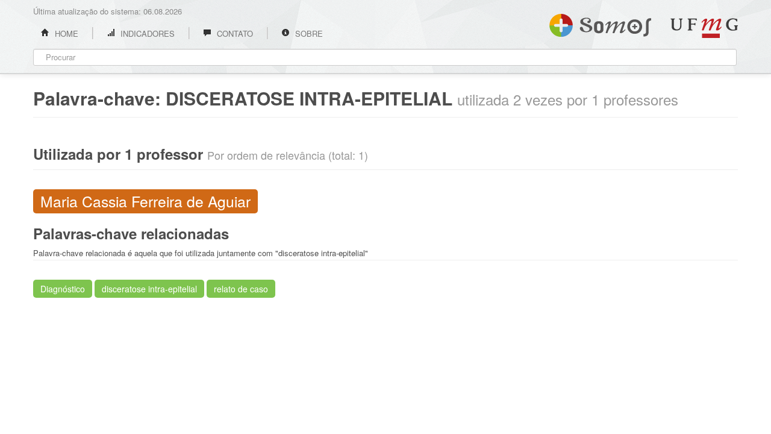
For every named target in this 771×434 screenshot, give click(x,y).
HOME (65, 33)
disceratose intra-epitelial (149, 289)
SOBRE (308, 33)
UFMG (704, 28)
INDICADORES (146, 33)
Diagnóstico (62, 289)
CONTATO (233, 33)
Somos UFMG (600, 23)
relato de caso (241, 289)
